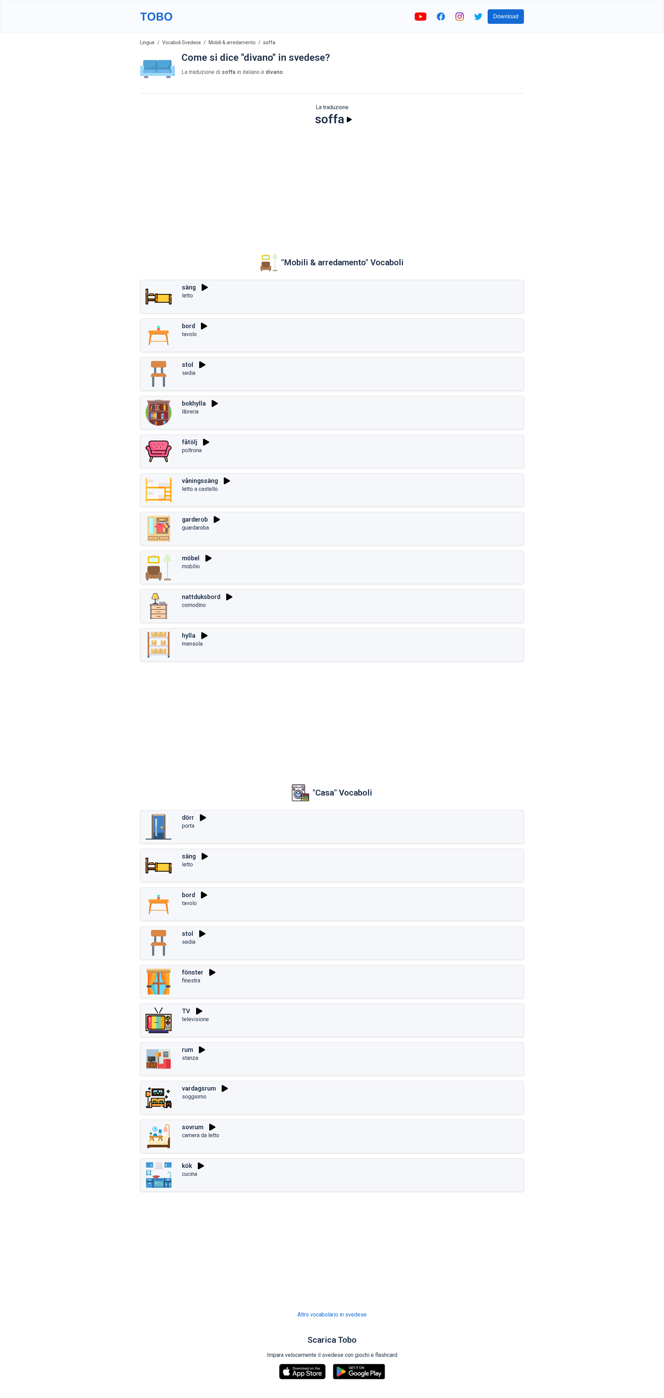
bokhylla (194, 403)
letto (187, 295)
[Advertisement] (332, 185)
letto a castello (200, 489)
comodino (194, 605)
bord (188, 326)
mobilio (191, 566)
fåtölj (189, 442)
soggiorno (194, 1096)
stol (187, 364)
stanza (190, 1058)
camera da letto (200, 1135)
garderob (195, 519)
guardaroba (195, 527)
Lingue (147, 42)
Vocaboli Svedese (181, 42)
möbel (191, 558)
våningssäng (200, 480)
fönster (192, 972)
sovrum (192, 1127)
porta (188, 825)
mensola (192, 643)
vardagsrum (199, 1088)
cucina (189, 1174)
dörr (188, 817)
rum (187, 1049)
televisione (195, 1019)
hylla (188, 635)
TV (186, 1011)
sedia (188, 373)
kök (187, 1165)
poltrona (192, 450)
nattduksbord (201, 596)
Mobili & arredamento (232, 42)
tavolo (189, 334)
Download (505, 16)
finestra (191, 980)
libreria (190, 411)
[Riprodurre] (349, 119)
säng (189, 287)
